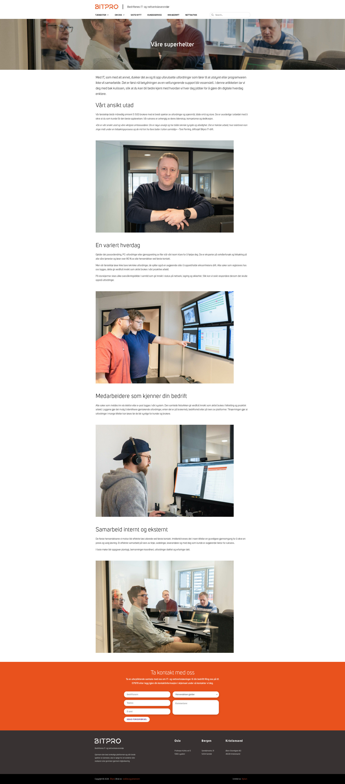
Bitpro (112, 779)
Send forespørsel (137, 719)
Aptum (244, 779)
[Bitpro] (132, 6)
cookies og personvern (131, 779)
